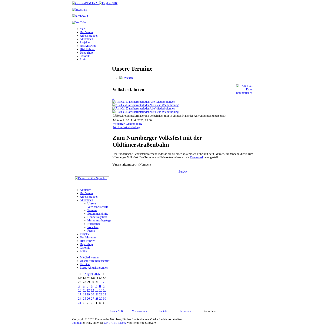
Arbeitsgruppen (89, 35)
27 (92, 298)
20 (92, 294)
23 (104, 294)
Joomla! (77, 322)
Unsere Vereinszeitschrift (97, 205)
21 (96, 294)
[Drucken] (126, 77)
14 (96, 290)
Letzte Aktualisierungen (94, 267)
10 (79, 290)
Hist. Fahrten (87, 49)
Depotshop (86, 52)
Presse (91, 230)
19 (88, 294)
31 (79, 302)
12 (88, 290)
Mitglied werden (89, 257)
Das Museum (88, 45)
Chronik (85, 56)
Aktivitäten (86, 39)
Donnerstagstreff (97, 217)
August (88, 274)
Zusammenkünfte (97, 213)
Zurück (182, 171)
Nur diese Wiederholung (164, 105)
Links (83, 59)
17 (79, 294)
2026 (97, 274)
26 (88, 298)
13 (92, 290)
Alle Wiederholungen (162, 101)
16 (104, 290)
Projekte (85, 42)
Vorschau (92, 227)
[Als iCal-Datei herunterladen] (244, 88)
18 (84, 294)
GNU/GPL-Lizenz (115, 322)
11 (84, 290)
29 (100, 298)
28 (96, 298)
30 (104, 298)
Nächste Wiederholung (126, 127)
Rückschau (94, 223)
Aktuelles (85, 189)
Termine (92, 210)
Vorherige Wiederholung (127, 123)
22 (100, 294)
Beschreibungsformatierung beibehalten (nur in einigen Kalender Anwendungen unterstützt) (170, 115)
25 (84, 298)
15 (100, 290)
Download (196, 157)
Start (82, 28)
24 (79, 298)
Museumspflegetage (99, 220)
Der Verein (86, 32)
